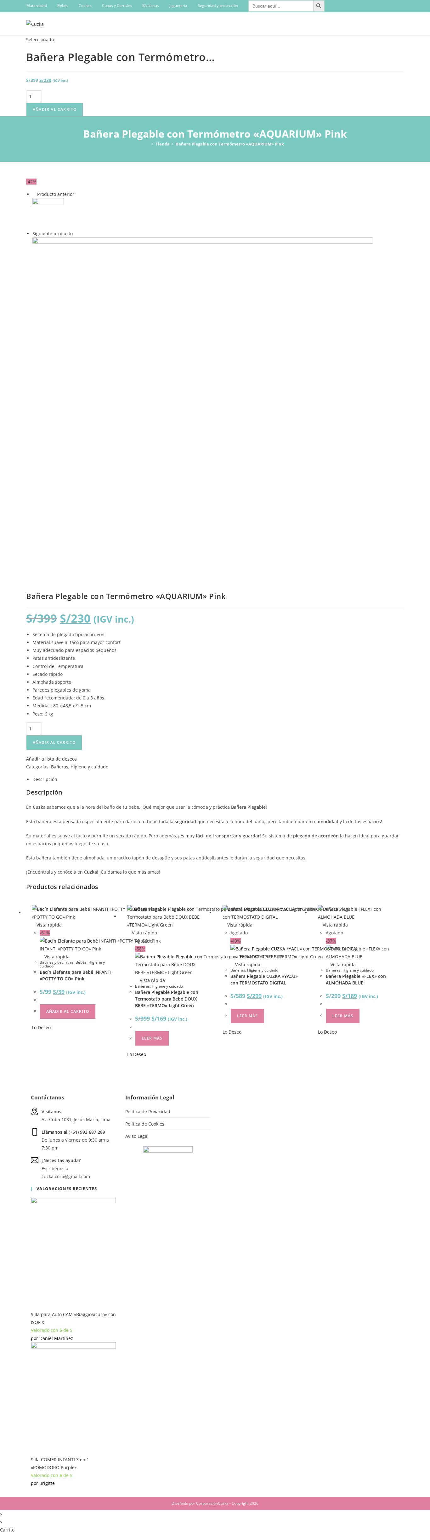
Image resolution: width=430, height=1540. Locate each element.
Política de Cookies (144, 1124)
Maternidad (36, 5)
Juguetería (178, 5)
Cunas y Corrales (117, 5)
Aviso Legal (137, 1136)
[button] (51, 759)
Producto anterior (55, 194)
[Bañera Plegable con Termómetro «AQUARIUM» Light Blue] (48, 213)
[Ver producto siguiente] (75, 234)
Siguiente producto (52, 234)
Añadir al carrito (54, 109)
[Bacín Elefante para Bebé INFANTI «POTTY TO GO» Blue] (202, 407)
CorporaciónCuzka (212, 1503)
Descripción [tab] (44, 779)
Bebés (62, 5)
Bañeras (59, 767)
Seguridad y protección (218, 5)
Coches (85, 5)
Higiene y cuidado (89, 767)
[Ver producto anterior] (34, 194)
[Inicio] (148, 144)
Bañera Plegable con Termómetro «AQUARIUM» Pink (230, 144)
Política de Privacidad (147, 1112)
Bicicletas (150, 5)
